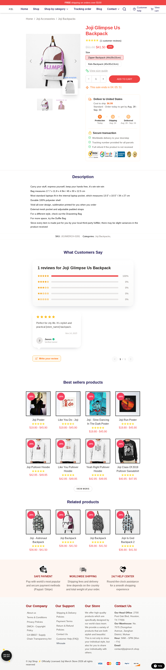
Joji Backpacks (66, 19)
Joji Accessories (45, 19)
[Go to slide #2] (61, 104)
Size (88, 52)
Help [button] (160, 666)
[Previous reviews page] (115, 359)
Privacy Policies (35, 622)
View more (83, 489)
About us (31, 612)
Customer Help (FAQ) (67, 638)
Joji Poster (38, 419)
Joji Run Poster (128, 419)
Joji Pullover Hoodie (38, 467)
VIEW (38, 412)
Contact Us (62, 634)
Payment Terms (64, 621)
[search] (124, 9)
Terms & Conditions (37, 617)
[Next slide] (75, 61)
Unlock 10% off (6, 655)
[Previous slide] (31, 61)
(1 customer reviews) (110, 40)
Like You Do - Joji (68, 419)
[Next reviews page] (131, 359)
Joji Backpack (68, 538)
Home (29, 19)
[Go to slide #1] (45, 104)
